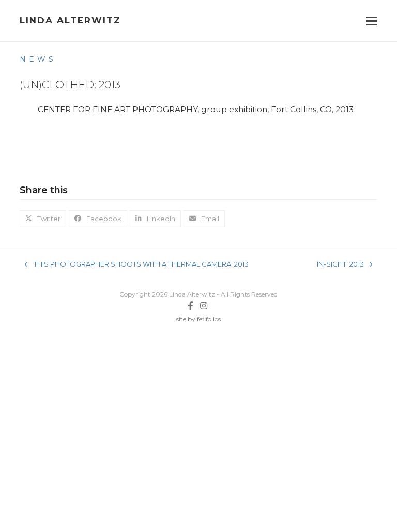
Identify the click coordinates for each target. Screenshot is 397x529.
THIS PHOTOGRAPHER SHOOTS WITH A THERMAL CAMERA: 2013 (136, 265)
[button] (371, 21)
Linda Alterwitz (70, 20)
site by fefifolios (198, 319)
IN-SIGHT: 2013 (340, 265)
